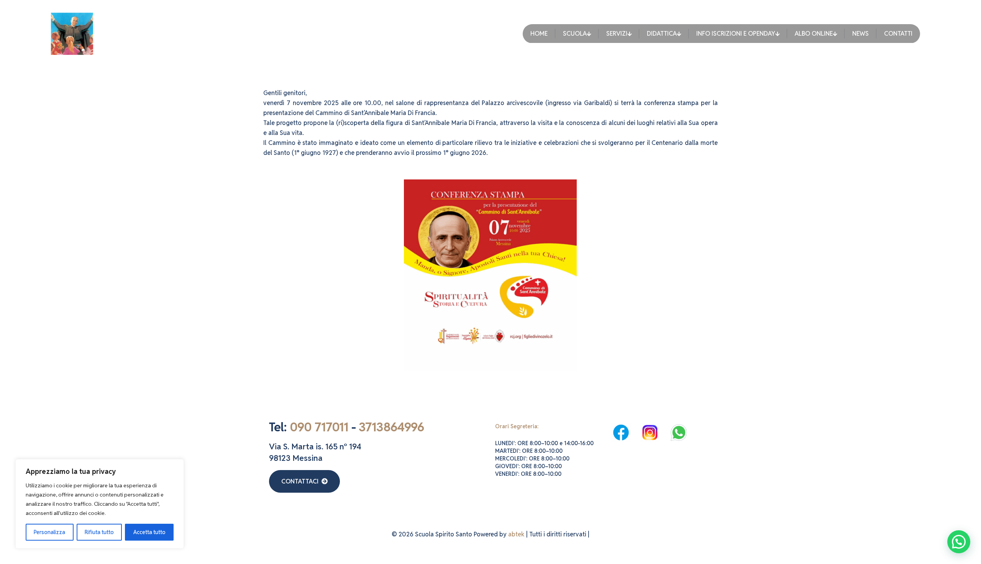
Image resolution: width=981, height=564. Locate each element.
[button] (958, 541)
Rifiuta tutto (99, 532)
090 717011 (319, 427)
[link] (621, 432)
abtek (516, 534)
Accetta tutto (149, 532)
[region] (99, 504)
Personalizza (49, 532)
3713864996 (391, 427)
